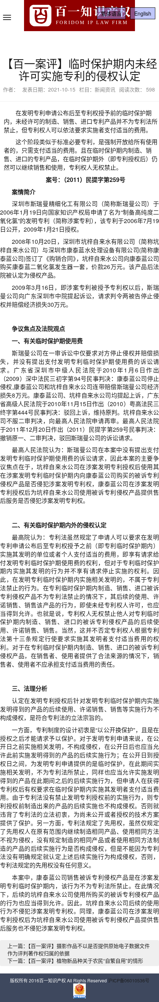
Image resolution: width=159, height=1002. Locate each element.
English (142, 13)
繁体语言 (111, 13)
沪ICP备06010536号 (128, 980)
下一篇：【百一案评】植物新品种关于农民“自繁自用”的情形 (75, 960)
